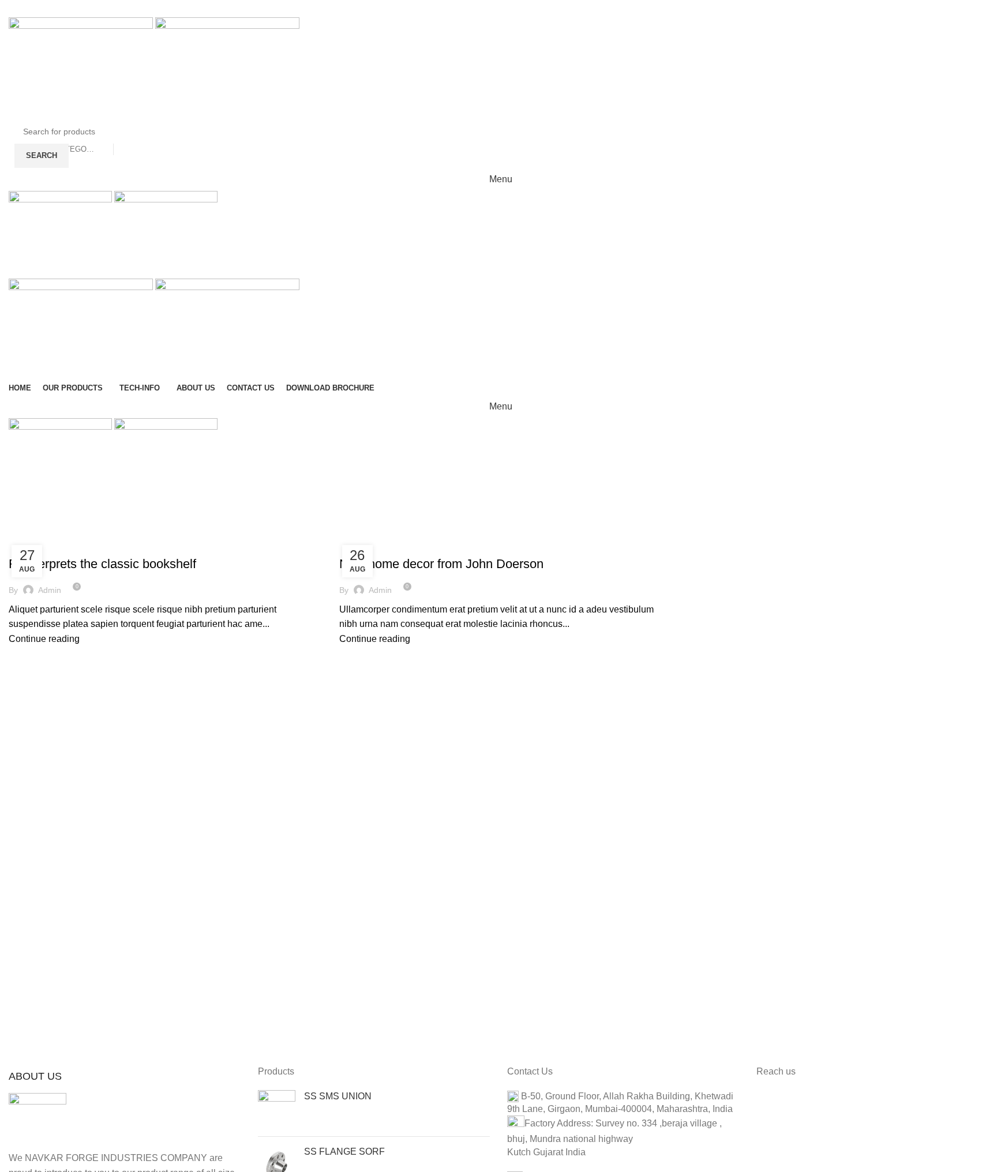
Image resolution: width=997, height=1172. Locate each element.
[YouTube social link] (513, 8)
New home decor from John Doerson (441, 564)
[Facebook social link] (468, 8)
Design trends (43, 543)
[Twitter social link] (483, 8)
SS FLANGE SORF (344, 1151)
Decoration (368, 543)
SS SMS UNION (338, 1096)
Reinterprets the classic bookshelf (102, 564)
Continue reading (44, 639)
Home (18, 529)
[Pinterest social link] (528, 8)
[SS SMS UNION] (276, 1109)
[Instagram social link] (498, 8)
